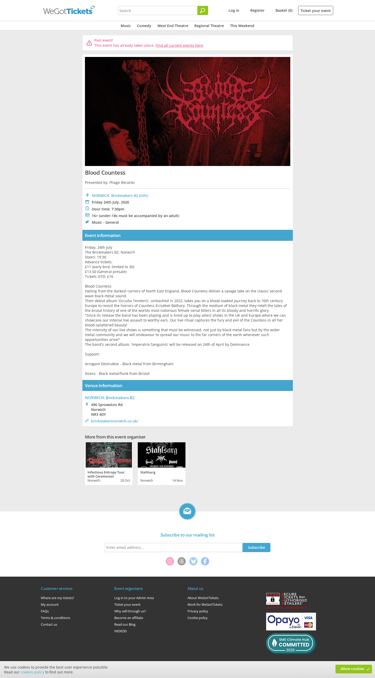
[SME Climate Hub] (291, 652)
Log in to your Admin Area (134, 598)
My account (50, 604)
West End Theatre (172, 25)
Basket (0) (284, 10)
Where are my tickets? (57, 598)
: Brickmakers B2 (110, 397)
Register (257, 10)
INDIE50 (120, 631)
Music (126, 25)
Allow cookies (352, 668)
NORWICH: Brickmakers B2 (115, 195)
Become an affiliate (128, 617)
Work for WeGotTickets (205, 604)
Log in (234, 10)
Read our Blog (124, 624)
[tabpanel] (108, 463)
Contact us (49, 624)
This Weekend (242, 25)
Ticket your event (316, 10)
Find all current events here (179, 45)
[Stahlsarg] (161, 454)
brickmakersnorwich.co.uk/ (114, 421)
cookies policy (32, 672)
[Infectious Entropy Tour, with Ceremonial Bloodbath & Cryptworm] (108, 454)
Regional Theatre (209, 25)
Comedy (144, 25)
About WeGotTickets (203, 598)
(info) (143, 195)
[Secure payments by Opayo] (291, 629)
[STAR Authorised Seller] (286, 608)
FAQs (45, 611)
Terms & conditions (55, 617)
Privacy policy (198, 611)
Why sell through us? (130, 611)
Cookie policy (198, 617)
